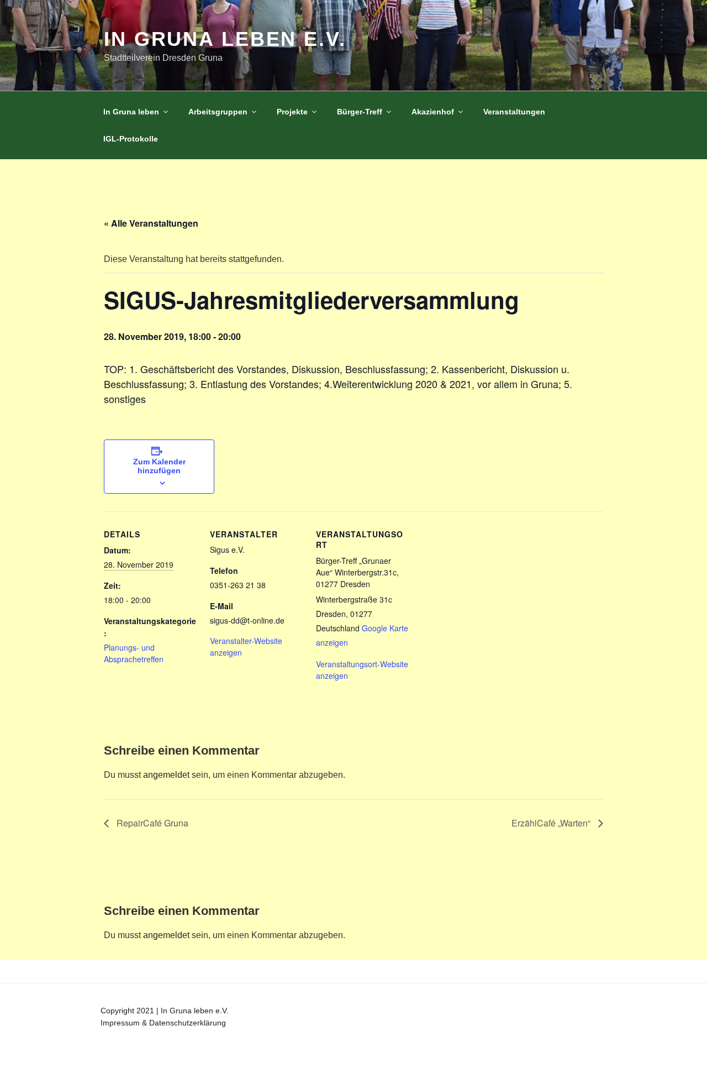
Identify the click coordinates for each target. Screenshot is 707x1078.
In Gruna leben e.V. (225, 39)
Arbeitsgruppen (217, 111)
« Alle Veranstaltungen (151, 223)
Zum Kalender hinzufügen (159, 466)
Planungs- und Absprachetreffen (133, 653)
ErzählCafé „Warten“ (552, 823)
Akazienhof (432, 111)
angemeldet (166, 774)
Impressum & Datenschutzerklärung (163, 1022)
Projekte (292, 111)
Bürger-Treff (359, 111)
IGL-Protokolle (130, 138)
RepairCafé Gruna (151, 823)
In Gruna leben (131, 111)
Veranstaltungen (514, 111)
